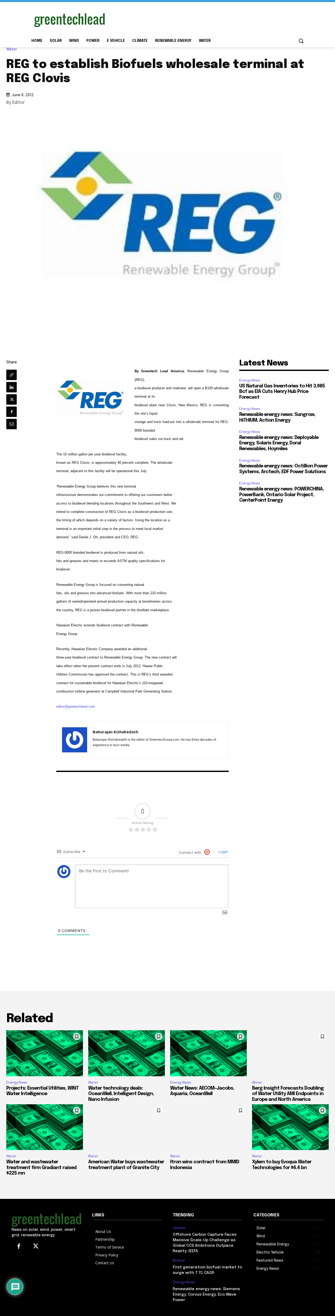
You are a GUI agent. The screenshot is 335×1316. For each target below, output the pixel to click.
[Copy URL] (11, 375)
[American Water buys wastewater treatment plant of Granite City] (126, 1127)
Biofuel (179, 1260)
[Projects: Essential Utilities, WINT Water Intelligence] (44, 1053)
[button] (301, 41)
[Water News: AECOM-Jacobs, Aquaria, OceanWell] (208, 1053)
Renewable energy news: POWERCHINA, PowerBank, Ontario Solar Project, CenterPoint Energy (281, 495)
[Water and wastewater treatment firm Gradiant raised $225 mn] (44, 1127)
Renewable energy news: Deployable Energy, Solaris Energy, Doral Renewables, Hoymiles (279, 443)
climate (179, 1228)
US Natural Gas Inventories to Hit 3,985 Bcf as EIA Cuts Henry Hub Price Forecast (282, 392)
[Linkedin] (11, 387)
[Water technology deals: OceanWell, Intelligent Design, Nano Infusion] (126, 1053)
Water (11, 49)
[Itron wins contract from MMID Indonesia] (208, 1127)
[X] (11, 399)
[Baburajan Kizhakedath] (74, 739)
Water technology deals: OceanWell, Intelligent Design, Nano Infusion (121, 1094)
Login (222, 851)
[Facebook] (11, 412)
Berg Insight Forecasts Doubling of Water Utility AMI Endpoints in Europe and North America (288, 1094)
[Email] (11, 424)
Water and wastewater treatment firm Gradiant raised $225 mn (41, 1168)
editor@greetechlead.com (75, 706)
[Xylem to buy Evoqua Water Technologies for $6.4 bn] (290, 1127)
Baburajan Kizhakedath (115, 731)
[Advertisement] (206, 19)
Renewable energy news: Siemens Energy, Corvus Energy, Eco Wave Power (206, 1294)
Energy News (249, 380)
